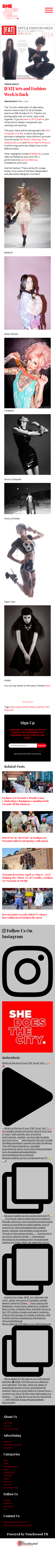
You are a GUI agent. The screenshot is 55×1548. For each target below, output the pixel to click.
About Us (7, 1481)
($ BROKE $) (35, 153)
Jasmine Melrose (29, 159)
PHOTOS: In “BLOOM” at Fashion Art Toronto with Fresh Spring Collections (25, 839)
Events (6, 1479)
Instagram (8, 1506)
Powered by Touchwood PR (27, 1534)
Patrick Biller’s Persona (38, 142)
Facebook (7, 1503)
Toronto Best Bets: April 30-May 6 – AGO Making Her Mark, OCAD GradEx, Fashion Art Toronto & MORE (27, 877)
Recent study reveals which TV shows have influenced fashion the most (24, 916)
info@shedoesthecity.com (15, 1522)
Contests (7, 1448)
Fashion (41, 706)
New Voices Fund (10, 1429)
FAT (48, 706)
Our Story (8, 1423)
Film (5, 1460)
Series (6, 1463)
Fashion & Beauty (11, 84)
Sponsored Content (12, 1445)
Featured (8, 709)
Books (6, 1469)
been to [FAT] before (33, 119)
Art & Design (9, 1472)
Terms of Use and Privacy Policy (17, 1525)
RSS (5, 1509)
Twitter (6, 1500)
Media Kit (7, 1442)
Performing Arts (11, 1466)
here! (48, 685)
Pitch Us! (7, 1426)
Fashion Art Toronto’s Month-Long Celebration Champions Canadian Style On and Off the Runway (25, 801)
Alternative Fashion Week (23, 706)
